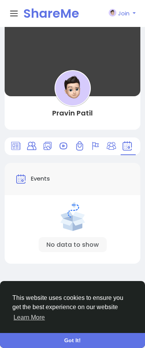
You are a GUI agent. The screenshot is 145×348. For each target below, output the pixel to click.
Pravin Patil (72, 113)
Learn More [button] (29, 317)
